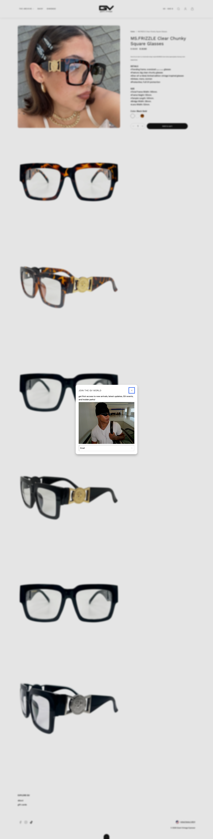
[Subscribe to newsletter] (132, 448)
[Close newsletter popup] (131, 390)
